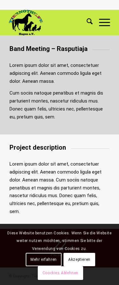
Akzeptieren (79, 259)
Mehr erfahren (43, 259)
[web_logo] (49, 22)
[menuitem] (86, 22)
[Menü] (101, 22)
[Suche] (86, 22)
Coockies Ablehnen (60, 273)
